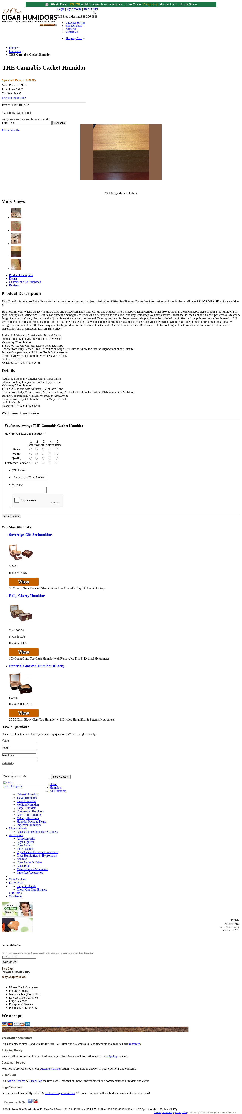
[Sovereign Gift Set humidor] (21, 563)
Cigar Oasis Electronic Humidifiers (37, 852)
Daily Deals (16, 882)
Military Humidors (28, 818)
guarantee (134, 1043)
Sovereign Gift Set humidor (30, 535)
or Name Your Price (14, 97)
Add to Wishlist (11, 130)
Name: (5, 740)
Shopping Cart (74, 38)
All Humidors (58, 791)
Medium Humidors (28, 804)
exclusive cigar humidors (60, 1093)
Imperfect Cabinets (46, 831)
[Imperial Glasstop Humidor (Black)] (21, 694)
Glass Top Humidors (29, 814)
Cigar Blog (35, 1080)
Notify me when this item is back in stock (25, 119)
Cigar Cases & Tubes (29, 862)
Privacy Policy (181, 1112)
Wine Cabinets (17, 879)
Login (60, 9)
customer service (50, 1068)
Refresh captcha (12, 786)
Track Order (91, 9)
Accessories (16, 835)
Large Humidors (26, 808)
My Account (74, 9)
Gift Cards (15, 893)
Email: (5, 747)
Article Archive (16, 1080)
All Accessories (26, 838)
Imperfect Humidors (29, 825)
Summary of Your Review (28, 477)
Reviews (14, 285)
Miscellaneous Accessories (32, 869)
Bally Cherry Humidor (27, 596)
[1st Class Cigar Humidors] (29, 26)
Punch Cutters (25, 848)
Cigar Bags (23, 865)
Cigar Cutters (25, 845)
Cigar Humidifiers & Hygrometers (37, 855)
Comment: (8, 762)
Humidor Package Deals (31, 821)
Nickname (19, 470)
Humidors (15, 51)
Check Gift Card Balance (32, 889)
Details (13, 278)
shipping (112, 1056)
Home (12, 47)
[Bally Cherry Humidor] (21, 623)
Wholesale (15, 896)
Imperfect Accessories (30, 872)
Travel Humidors (27, 797)
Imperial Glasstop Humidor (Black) (36, 666)
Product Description (21, 275)
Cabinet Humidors (28, 794)
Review (17, 484)
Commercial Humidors (30, 811)
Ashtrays (22, 859)
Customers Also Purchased (25, 282)
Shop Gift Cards (26, 886)
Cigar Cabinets (18, 828)
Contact (157, 1112)
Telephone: (8, 755)
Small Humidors (26, 801)
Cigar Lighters (25, 842)
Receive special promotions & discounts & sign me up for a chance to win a (47, 952)
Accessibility (168, 1112)
